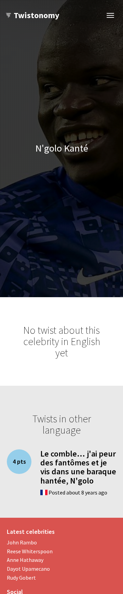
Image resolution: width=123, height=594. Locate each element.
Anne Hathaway (25, 559)
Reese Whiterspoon (30, 551)
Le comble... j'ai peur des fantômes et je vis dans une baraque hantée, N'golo (78, 467)
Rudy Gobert (21, 577)
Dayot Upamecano (28, 568)
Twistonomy (36, 15)
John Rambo (22, 542)
